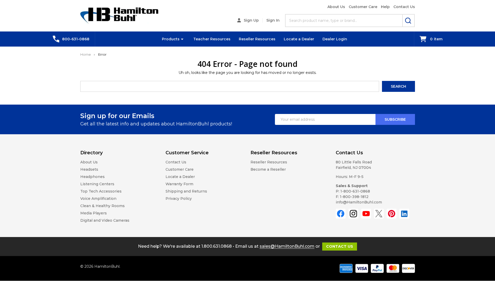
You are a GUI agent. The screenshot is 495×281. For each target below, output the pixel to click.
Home (85, 54)
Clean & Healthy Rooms (102, 205)
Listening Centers (97, 184)
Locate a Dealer (299, 39)
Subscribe (395, 119)
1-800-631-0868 (355, 191)
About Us (336, 6)
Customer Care (363, 6)
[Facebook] (341, 214)
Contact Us (404, 6)
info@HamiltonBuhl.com (359, 202)
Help (385, 6)
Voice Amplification (98, 198)
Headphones (92, 176)
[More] (182, 39)
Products (171, 39)
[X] (379, 214)
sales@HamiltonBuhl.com (287, 246)
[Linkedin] (404, 214)
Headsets (89, 169)
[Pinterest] (392, 214)
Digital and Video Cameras (104, 220)
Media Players (93, 213)
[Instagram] (353, 214)
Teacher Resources (211, 39)
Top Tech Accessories (101, 191)
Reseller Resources (257, 39)
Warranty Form (179, 184)
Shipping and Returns (186, 191)
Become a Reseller (268, 169)
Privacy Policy (179, 198)
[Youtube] (366, 214)
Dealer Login (334, 39)
